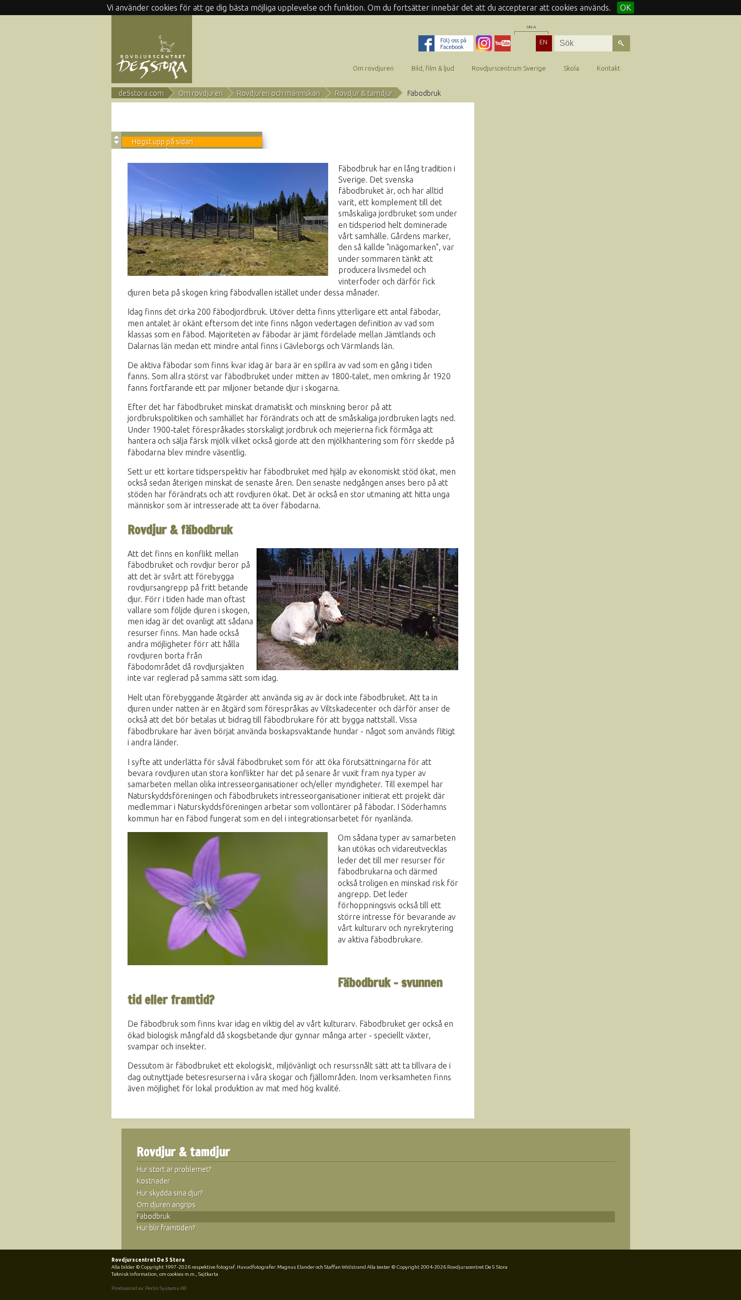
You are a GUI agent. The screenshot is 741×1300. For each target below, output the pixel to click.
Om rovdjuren (373, 68)
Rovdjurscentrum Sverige (509, 68)
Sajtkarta (208, 1274)
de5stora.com (141, 93)
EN (543, 41)
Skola (571, 68)
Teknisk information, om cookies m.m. (153, 1274)
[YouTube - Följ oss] (503, 43)
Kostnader (153, 1181)
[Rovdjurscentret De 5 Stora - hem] (151, 56)
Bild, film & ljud (432, 68)
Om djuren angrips (166, 1205)
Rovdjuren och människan (278, 93)
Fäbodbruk (153, 1216)
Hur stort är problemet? (174, 1169)
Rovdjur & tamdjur (364, 93)
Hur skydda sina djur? (170, 1193)
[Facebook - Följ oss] (445, 43)
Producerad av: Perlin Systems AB (148, 1288)
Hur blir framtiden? (166, 1228)
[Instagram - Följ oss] (484, 43)
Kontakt (608, 68)
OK (625, 7)
